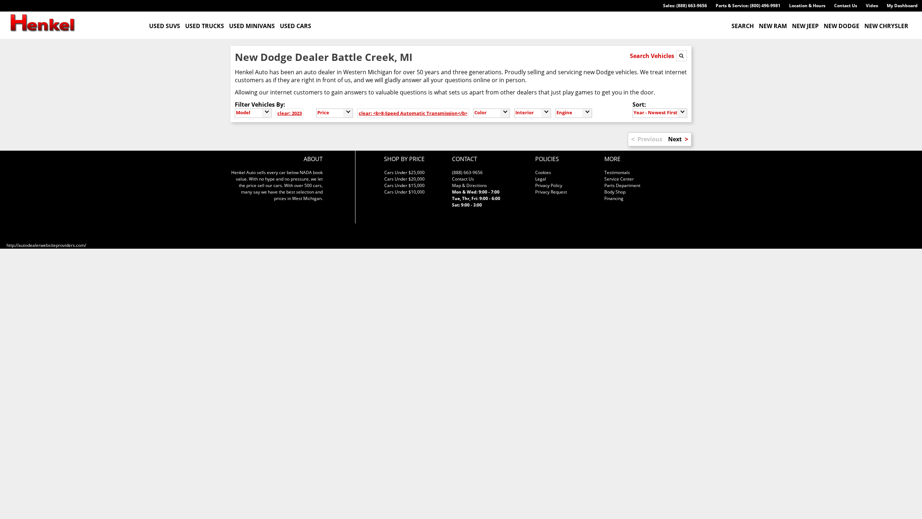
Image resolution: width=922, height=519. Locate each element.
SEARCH (742, 26)
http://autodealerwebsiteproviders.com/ (46, 245)
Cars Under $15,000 (404, 185)
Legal (540, 179)
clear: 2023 (289, 113)
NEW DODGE (841, 26)
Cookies (543, 172)
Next (675, 139)
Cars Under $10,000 (404, 192)
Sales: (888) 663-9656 (685, 6)
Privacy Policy (548, 185)
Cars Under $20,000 (404, 179)
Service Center (619, 179)
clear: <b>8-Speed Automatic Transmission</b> (413, 113)
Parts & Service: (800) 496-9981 (748, 6)
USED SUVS (164, 26)
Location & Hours (807, 6)
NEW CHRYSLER (886, 26)
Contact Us (845, 6)
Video (872, 6)
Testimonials (617, 172)
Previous (649, 139)
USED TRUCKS (204, 26)
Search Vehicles (653, 56)
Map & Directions (469, 185)
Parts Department (622, 185)
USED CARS (295, 26)
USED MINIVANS (252, 26)
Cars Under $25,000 (404, 172)
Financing (613, 198)
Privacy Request (551, 192)
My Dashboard (902, 6)
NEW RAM (773, 26)
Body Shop (615, 192)
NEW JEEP (805, 26)
